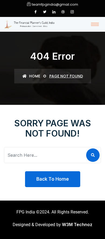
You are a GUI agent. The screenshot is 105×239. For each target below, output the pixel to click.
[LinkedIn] (54, 12)
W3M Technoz (77, 224)
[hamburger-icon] (95, 24)
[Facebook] (36, 12)
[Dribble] (63, 12)
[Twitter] (45, 12)
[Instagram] (72, 12)
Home (34, 76)
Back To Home (52, 179)
